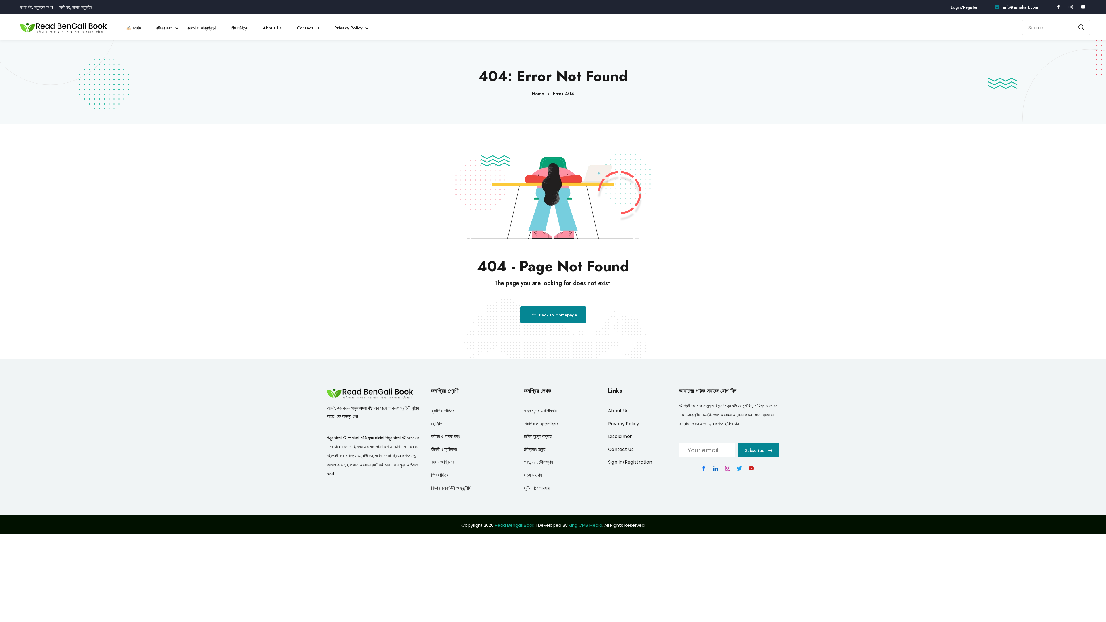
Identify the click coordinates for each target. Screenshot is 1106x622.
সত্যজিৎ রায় (533, 475)
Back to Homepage (558, 315)
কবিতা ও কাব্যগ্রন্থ (201, 28)
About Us (272, 28)
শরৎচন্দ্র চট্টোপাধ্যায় (538, 462)
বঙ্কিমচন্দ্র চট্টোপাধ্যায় (540, 410)
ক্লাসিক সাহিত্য (442, 410)
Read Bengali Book (514, 525)
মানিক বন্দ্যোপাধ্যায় (538, 436)
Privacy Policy (348, 28)
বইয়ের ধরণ (164, 28)
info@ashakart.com (1020, 7)
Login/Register (964, 7)
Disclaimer (620, 436)
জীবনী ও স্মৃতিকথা (444, 449)
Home (538, 93)
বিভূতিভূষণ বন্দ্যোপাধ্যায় (541, 423)
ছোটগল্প (436, 423)
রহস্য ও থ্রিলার (442, 462)
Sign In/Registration (630, 462)
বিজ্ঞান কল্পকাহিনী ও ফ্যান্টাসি (451, 488)
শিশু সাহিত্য (239, 28)
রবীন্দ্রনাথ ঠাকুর (534, 449)
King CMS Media (585, 525)
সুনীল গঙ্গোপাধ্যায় (537, 488)
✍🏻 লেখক (133, 28)
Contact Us (308, 28)
